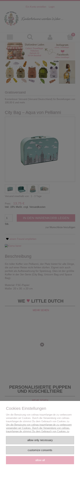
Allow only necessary (40, 440)
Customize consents (40, 450)
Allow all (40, 460)
